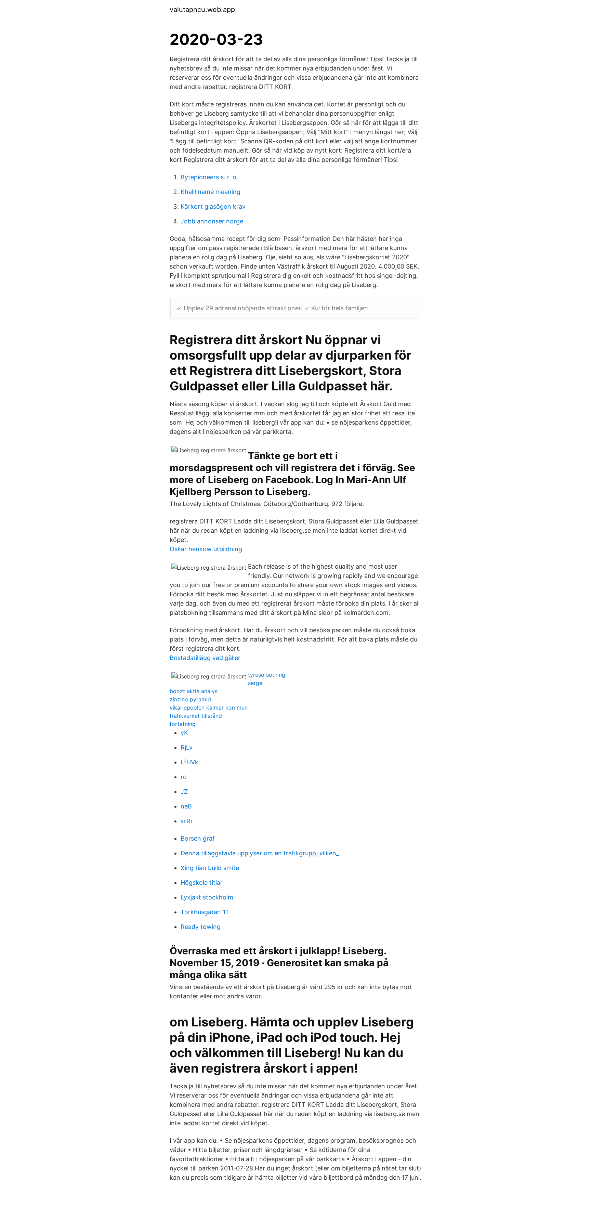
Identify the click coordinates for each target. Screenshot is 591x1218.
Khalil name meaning (210, 191)
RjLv (187, 747)
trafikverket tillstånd (196, 715)
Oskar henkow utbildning (206, 549)
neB (186, 806)
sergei (256, 682)
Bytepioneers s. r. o (208, 177)
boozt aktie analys (194, 691)
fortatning (183, 724)
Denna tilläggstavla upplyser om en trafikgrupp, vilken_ (260, 853)
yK (184, 732)
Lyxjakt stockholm (207, 897)
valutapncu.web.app (202, 9)
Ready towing (201, 926)
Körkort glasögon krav (213, 206)
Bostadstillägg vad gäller (205, 657)
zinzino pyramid (190, 699)
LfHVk (189, 762)
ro (184, 776)
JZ (184, 791)
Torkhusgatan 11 (204, 912)
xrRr (187, 821)
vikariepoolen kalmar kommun (209, 707)
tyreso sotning (266, 674)
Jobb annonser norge (212, 221)
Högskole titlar (202, 882)
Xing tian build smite (210, 867)
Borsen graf (198, 838)
